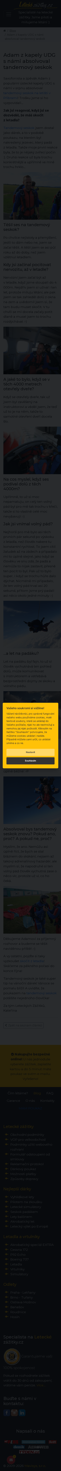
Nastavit (30, 752)
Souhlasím (30, 760)
